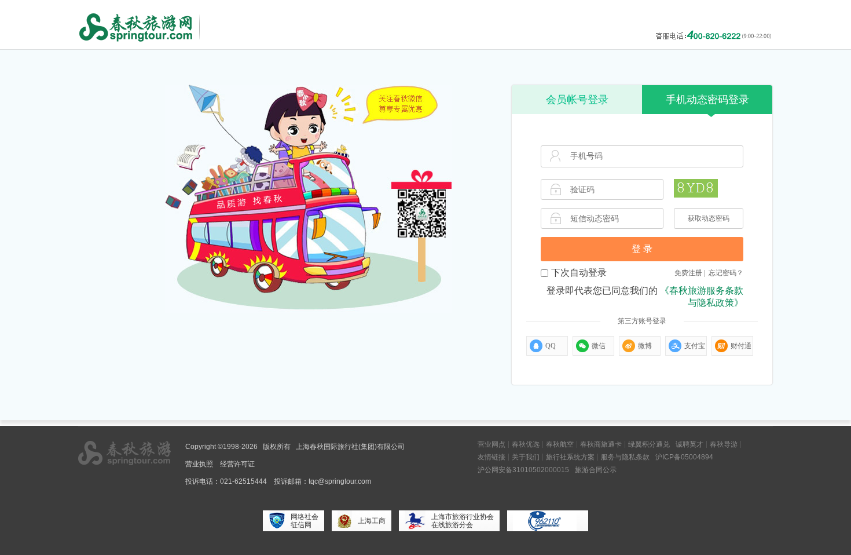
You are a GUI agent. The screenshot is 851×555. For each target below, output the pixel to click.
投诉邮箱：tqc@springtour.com (322, 481)
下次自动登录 (579, 273)
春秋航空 (560, 444)
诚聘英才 (689, 444)
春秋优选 (526, 444)
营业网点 (491, 444)
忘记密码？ (726, 273)
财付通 (741, 346)
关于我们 (526, 457)
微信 (599, 346)
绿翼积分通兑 (649, 444)
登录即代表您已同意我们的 (644, 297)
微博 (645, 346)
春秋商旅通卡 (601, 444)
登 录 (642, 249)
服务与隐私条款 (625, 457)
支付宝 (694, 346)
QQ (550, 346)
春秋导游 (724, 444)
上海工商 (372, 521)
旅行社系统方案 (570, 457)
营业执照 (199, 464)
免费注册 (688, 273)
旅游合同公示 (596, 469)
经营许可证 (237, 464)
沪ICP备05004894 (684, 457)
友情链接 (491, 457)
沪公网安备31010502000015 (523, 469)
